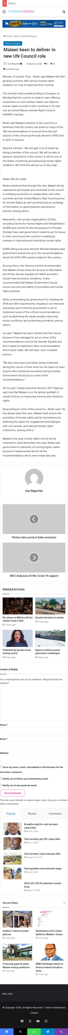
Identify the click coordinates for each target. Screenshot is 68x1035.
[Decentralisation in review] (50, 606)
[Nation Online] (21, 11)
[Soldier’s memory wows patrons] (17, 919)
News (17, 36)
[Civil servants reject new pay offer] (12, 858)
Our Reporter (13, 64)
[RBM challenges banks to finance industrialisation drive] (50, 952)
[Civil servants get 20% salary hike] (12, 843)
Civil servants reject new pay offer (42, 853)
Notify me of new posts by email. (20, 785)
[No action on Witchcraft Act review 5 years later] (18, 606)
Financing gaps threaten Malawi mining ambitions (33, 3)
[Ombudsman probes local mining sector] (18, 638)
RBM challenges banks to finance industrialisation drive (49, 967)
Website (4, 753)
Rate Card (7, 993)
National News (29, 36)
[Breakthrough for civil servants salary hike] (12, 829)
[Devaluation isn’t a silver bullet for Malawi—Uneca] (50, 919)
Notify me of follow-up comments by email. (26, 778)
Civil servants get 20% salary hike (42, 839)
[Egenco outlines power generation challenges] (50, 638)
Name (4, 724)
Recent (32, 813)
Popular (11, 813)
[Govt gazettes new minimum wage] (12, 873)
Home (8, 36)
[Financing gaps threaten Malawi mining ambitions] (17, 952)
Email (4, 739)
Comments (55, 813)
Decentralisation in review (49, 617)
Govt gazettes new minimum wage (42, 868)
